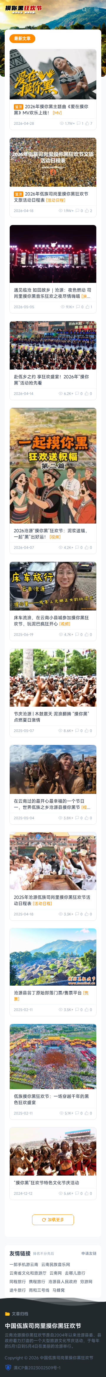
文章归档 (20, 1314)
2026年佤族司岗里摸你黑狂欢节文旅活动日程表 (51, 197)
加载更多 (56, 1219)
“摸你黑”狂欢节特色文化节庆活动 (46, 1183)
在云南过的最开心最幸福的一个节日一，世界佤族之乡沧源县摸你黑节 (50, 807)
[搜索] (84, 9)
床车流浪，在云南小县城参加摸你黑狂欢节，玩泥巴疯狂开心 (51, 621)
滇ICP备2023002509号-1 (37, 1368)
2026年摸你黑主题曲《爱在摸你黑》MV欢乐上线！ (51, 110)
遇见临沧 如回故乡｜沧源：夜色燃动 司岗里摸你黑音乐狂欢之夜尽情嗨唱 (52, 296)
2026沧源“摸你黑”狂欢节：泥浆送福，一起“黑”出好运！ (52, 534)
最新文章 (22, 38)
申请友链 (89, 1253)
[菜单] (96, 9)
